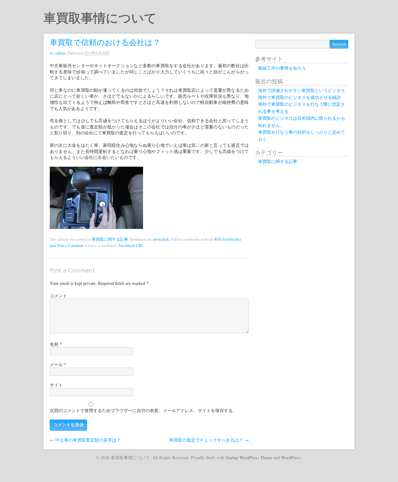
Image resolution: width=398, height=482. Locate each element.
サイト (56, 385)
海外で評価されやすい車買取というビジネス (301, 90)
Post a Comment (70, 245)
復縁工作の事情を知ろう (282, 68)
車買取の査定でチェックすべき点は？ (209, 440)
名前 (56, 344)
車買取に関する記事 (110, 239)
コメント (58, 296)
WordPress (291, 458)
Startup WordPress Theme (248, 458)
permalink (161, 239)
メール (58, 364)
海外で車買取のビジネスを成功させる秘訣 (299, 97)
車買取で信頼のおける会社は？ (105, 42)
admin (60, 53)
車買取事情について (100, 18)
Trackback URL (131, 245)
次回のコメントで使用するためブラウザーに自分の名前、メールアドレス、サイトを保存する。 (143, 410)
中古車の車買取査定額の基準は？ (85, 440)
